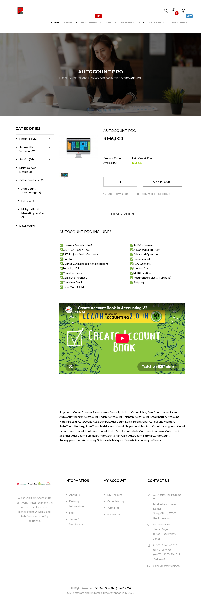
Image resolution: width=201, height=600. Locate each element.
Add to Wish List (119, 194)
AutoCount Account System (84, 412)
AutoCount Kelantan (121, 416)
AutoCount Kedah (95, 416)
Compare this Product (157, 194)
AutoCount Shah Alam (113, 435)
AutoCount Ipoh (113, 412)
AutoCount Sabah (127, 431)
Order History (115, 501)
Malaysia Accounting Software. (143, 440)
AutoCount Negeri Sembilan (127, 426)
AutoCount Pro (132, 77)
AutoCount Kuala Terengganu (129, 421)
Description (122, 214)
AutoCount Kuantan (161, 421)
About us (75, 494)
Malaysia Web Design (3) (27, 169)
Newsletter (114, 514)
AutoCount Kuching (71, 426)
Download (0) (27, 225)
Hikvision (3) (28, 200)
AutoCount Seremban (84, 435)
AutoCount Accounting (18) (31, 190)
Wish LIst (113, 507)
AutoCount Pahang (158, 426)
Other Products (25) (31, 180)
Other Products (79, 77)
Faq (71, 512)
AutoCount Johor (135, 412)
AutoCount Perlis (104, 431)
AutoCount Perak (81, 431)
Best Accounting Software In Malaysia (99, 440)
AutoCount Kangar (71, 416)
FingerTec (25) (28, 138)
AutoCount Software (141, 435)
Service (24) (26, 159)
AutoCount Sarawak (151, 431)
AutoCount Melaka (97, 426)
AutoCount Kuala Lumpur (93, 421)
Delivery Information (76, 504)
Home (63, 77)
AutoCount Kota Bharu (149, 416)
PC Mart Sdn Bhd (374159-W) (112, 588)
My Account (114, 494)
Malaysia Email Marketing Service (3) (32, 213)
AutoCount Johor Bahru (162, 412)
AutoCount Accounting (105, 77)
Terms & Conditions (76, 521)
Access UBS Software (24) (27, 149)
